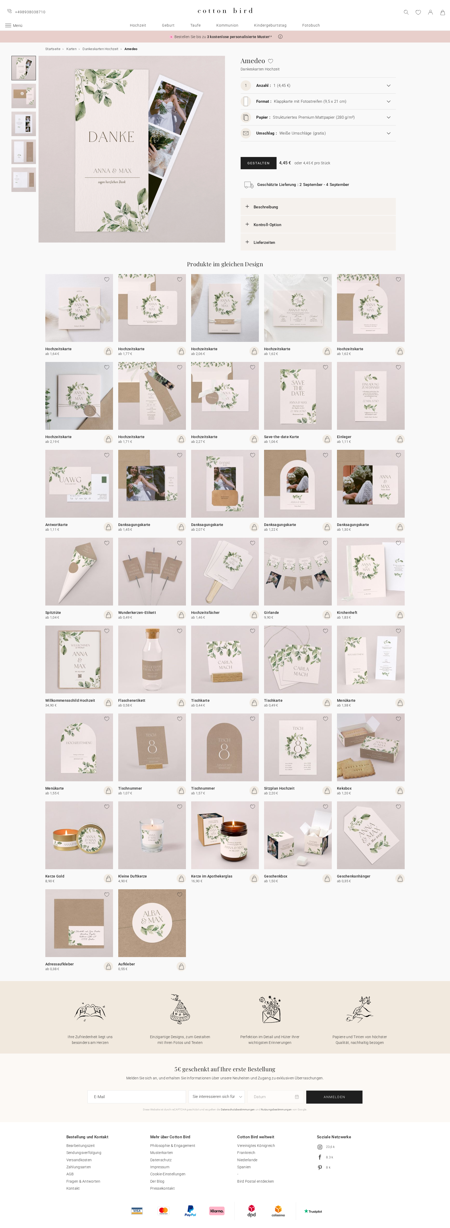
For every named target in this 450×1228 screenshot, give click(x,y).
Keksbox (344, 788)
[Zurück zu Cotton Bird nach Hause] (225, 17)
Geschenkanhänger (354, 876)
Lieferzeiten (264, 242)
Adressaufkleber (59, 964)
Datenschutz (161, 1160)
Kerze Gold (54, 876)
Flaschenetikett (132, 700)
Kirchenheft (347, 612)
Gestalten (258, 163)
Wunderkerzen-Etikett (137, 612)
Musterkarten (161, 1153)
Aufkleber (126, 964)
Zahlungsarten (78, 1167)
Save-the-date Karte (281, 437)
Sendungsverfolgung (83, 1153)
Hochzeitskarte (58, 349)
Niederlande (247, 1160)
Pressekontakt (162, 1188)
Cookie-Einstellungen (167, 1174)
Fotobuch (311, 25)
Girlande (271, 612)
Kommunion (227, 25)
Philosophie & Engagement (172, 1146)
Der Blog (157, 1181)
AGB (70, 1174)
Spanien (244, 1167)
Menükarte (346, 700)
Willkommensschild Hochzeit (70, 700)
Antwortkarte (56, 525)
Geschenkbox (275, 876)
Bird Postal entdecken (255, 1181)
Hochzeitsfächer (205, 612)
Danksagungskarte (134, 525)
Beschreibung (266, 207)
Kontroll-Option (268, 224)
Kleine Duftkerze (132, 876)
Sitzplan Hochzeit (279, 788)
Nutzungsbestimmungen (276, 1109)
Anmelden (334, 1097)
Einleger (344, 437)
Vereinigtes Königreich (256, 1146)
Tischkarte (200, 700)
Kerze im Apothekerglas (212, 876)
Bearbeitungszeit (80, 1146)
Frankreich (246, 1153)
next (42, 152)
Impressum (159, 1167)
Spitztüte (53, 612)
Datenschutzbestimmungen (238, 1109)
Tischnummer (130, 788)
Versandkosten (79, 1160)
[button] (280, 36)
